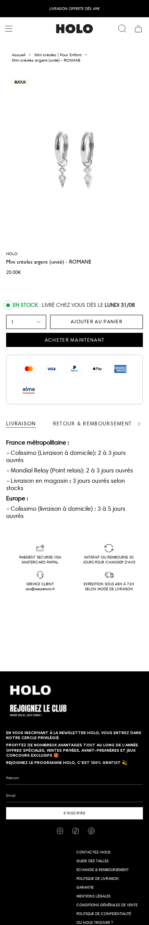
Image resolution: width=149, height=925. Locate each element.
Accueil (18, 54)
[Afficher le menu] (10, 28)
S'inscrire (74, 813)
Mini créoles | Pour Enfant (57, 54)
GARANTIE (85, 887)
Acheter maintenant (74, 340)
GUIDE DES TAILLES (92, 860)
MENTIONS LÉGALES (93, 896)
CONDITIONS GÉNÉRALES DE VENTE (107, 904)
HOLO (12, 253)
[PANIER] (138, 28)
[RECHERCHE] (122, 28)
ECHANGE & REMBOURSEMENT (102, 869)
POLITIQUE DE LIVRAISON (97, 878)
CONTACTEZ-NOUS (93, 852)
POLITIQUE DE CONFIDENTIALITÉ (103, 913)
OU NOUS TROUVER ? (94, 922)
